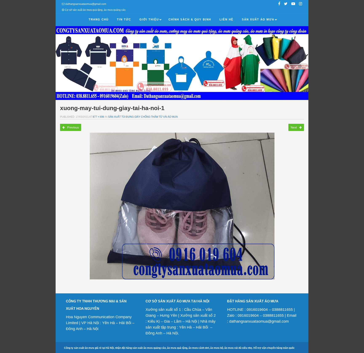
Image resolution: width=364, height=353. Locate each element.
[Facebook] (279, 4)
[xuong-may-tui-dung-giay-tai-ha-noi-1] (182, 206)
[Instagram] (300, 4)
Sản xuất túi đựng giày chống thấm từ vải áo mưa (143, 116)
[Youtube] (293, 4)
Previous (72, 127)
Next (294, 127)
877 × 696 (98, 116)
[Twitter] (286, 4)
